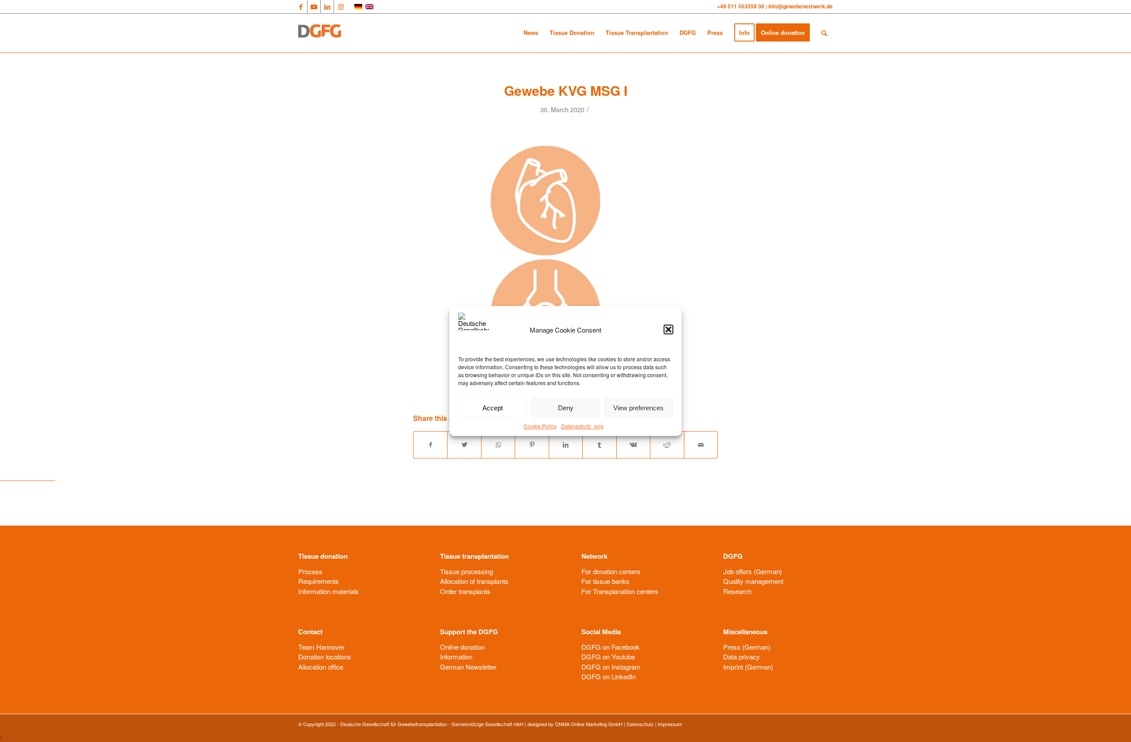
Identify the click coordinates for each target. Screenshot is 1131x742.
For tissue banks (605, 581)
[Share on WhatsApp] (498, 445)
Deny (565, 408)
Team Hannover (321, 646)
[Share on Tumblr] (599, 445)
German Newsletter (468, 666)
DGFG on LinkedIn (608, 676)
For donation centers (611, 571)
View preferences (638, 408)
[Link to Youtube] (313, 6)
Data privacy (741, 656)
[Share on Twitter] (464, 445)
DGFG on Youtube (608, 656)
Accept (492, 408)
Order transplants (465, 591)
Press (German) (746, 646)
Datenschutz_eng (582, 426)
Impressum (670, 723)
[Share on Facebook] (430, 445)
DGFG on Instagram (611, 666)
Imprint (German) (748, 666)
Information (456, 656)
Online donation (462, 646)
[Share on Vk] (633, 445)
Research (737, 591)
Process (310, 571)
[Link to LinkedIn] (327, 6)
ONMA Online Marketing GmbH (588, 723)
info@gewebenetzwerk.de (800, 6)
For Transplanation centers (619, 591)
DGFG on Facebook (610, 646)
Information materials (328, 591)
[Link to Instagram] (340, 6)
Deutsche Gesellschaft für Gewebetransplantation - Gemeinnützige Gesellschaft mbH (432, 723)
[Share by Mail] (701, 445)
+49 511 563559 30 (741, 6)
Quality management (753, 581)
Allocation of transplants (474, 581)
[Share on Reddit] (666, 445)
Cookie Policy (540, 426)
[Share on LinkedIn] (565, 445)
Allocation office (320, 666)
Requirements (318, 581)
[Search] (824, 32)
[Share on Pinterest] (531, 445)
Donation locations (324, 656)
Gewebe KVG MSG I (565, 90)
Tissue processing (466, 571)
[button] (668, 329)
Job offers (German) (752, 571)
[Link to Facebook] (300, 6)
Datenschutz (640, 723)
